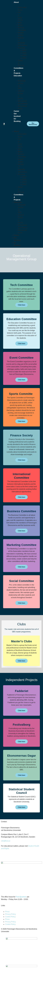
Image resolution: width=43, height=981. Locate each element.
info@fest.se (5, 841)
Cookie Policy (10, 917)
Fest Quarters (21, 897)
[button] (11, 125)
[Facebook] (9, 856)
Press (7, 912)
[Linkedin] (15, 856)
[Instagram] (3, 856)
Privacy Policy (10, 914)
